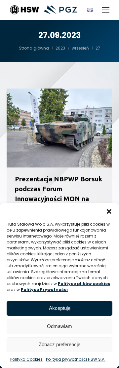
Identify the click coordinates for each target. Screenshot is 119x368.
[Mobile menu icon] (105, 10)
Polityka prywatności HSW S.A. (75, 359)
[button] (109, 211)
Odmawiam (59, 326)
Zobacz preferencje (59, 344)
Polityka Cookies (26, 359)
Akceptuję (59, 308)
